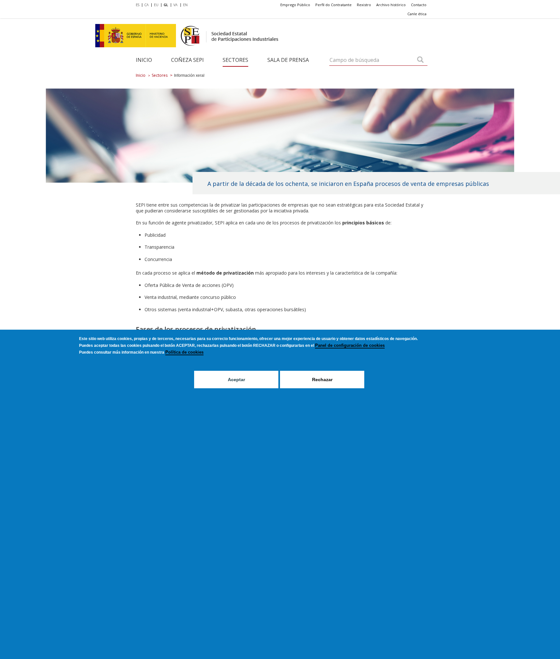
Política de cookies (184, 352)
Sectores (235, 59)
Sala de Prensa (288, 59)
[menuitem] (139, 5)
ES (137, 4)
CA (147, 4)
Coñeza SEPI (187, 59)
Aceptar (236, 379)
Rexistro (364, 4)
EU (156, 4)
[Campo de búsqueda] (420, 60)
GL (166, 4)
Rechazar (322, 379)
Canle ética (416, 13)
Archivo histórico (391, 4)
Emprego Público (295, 4)
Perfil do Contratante (333, 4)
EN (185, 4)
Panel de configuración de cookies (350, 345)
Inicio (144, 59)
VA (175, 4)
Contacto (418, 4)
